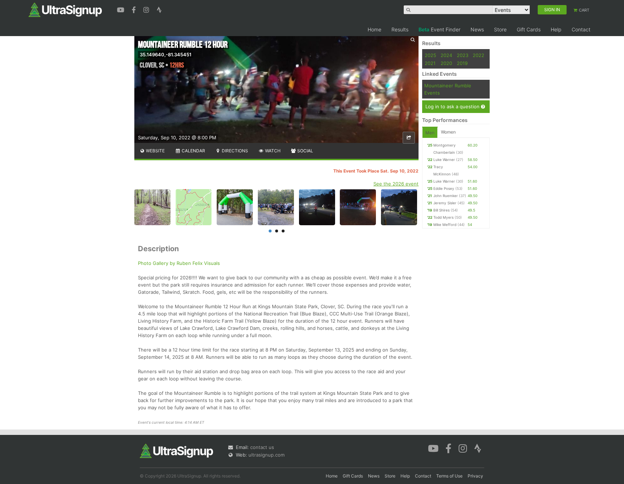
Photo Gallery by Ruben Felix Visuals (179, 263)
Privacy (475, 476)
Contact (581, 29)
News (477, 29)
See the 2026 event (396, 184)
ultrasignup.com (266, 455)
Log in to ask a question (453, 106)
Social (304, 150)
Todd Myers (443, 217)
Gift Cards (529, 29)
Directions (234, 150)
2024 (446, 55)
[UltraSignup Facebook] (134, 9)
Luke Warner (444, 159)
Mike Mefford (444, 224)
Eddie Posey (443, 188)
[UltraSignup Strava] (159, 9)
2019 (462, 63)
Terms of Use (449, 476)
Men (429, 132)
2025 (430, 55)
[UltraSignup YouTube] (121, 9)
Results (399, 29)
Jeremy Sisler (444, 203)
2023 (462, 55)
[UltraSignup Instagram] (147, 9)
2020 (446, 63)
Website (155, 150)
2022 (478, 55)
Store (500, 29)
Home (374, 29)
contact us (262, 447)
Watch (272, 150)
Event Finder (439, 29)
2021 (430, 63)
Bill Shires (441, 210)
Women (448, 132)
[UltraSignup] (65, 9)
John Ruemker (445, 195)
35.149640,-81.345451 (165, 54)
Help (556, 29)
